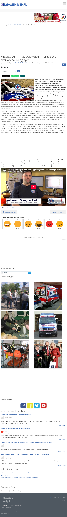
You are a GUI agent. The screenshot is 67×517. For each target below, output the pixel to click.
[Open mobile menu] (64, 3)
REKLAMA (3, 505)
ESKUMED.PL (50, 497)
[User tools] (64, 64)
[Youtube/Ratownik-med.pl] (44, 406)
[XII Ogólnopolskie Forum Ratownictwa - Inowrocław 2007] (17, 354)
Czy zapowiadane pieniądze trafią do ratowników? (16, 414)
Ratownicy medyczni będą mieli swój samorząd (15, 428)
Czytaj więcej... (62, 425)
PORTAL (9, 505)
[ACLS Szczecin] (17, 325)
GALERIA (3, 508)
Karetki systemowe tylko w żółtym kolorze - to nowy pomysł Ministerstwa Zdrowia (26, 442)
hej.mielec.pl (12, 207)
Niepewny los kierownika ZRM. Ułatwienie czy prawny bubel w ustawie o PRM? (25, 454)
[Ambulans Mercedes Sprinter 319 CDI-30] (50, 325)
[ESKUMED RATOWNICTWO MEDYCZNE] (50, 17)
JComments (64, 239)
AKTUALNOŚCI (16, 505)
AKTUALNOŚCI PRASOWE (20, 62)
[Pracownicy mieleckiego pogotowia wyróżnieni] (50, 354)
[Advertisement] (33, 39)
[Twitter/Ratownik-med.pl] (37, 406)
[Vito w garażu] (50, 296)
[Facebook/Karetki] (30, 406)
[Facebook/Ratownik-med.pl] (23, 406)
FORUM (8, 508)
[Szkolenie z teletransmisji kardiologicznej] (17, 296)
